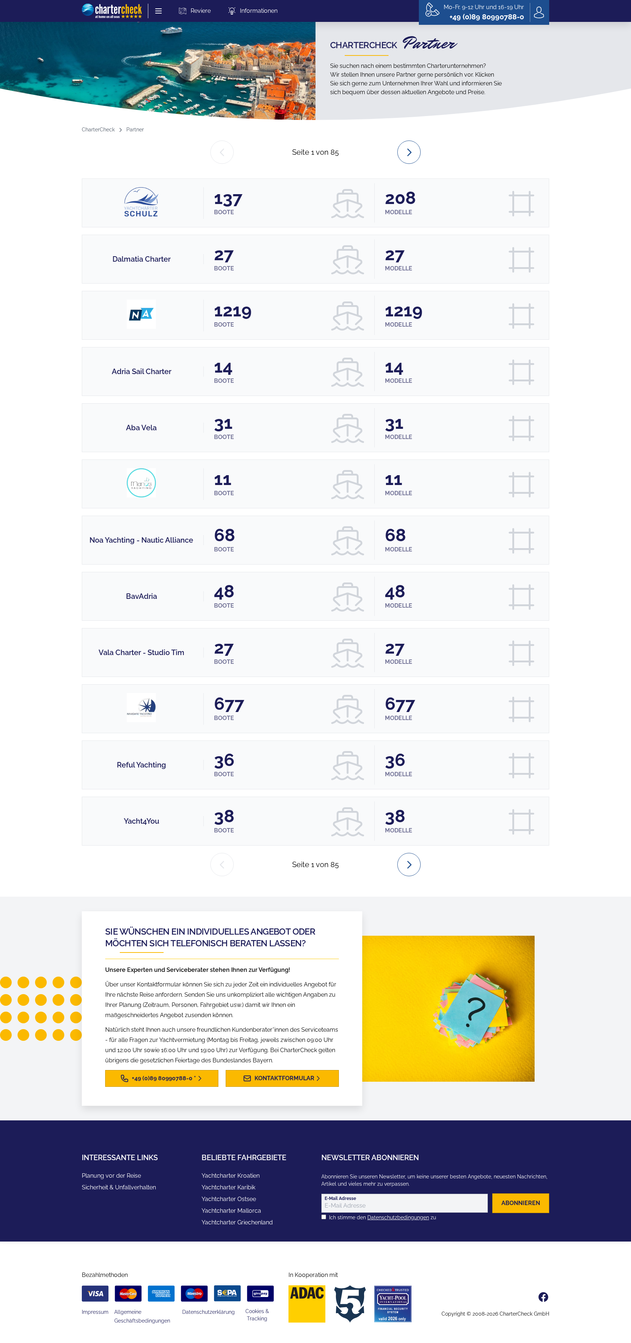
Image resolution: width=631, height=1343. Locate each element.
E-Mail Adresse (340, 1198)
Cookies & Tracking (257, 1314)
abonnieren (520, 1203)
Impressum (95, 1312)
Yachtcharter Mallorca (231, 1210)
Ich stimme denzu (382, 1217)
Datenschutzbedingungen (398, 1217)
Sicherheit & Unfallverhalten (119, 1187)
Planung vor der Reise (111, 1175)
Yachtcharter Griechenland (237, 1222)
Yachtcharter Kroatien (231, 1175)
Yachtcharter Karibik (228, 1187)
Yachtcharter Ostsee (229, 1199)
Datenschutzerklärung (208, 1312)
